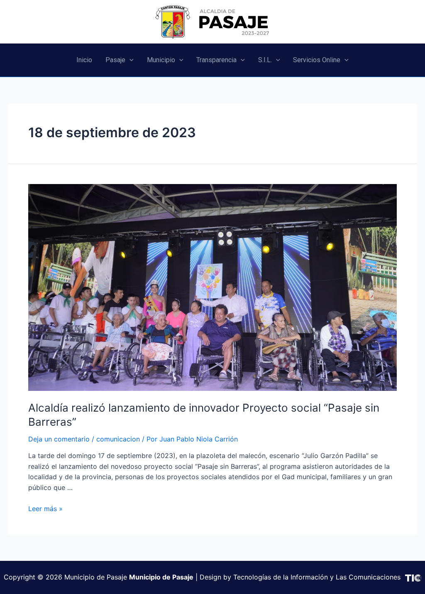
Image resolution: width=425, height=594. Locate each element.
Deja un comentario (59, 439)
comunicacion (118, 439)
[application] (129, 60)
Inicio (84, 60)
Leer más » (45, 508)
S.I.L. (265, 60)
